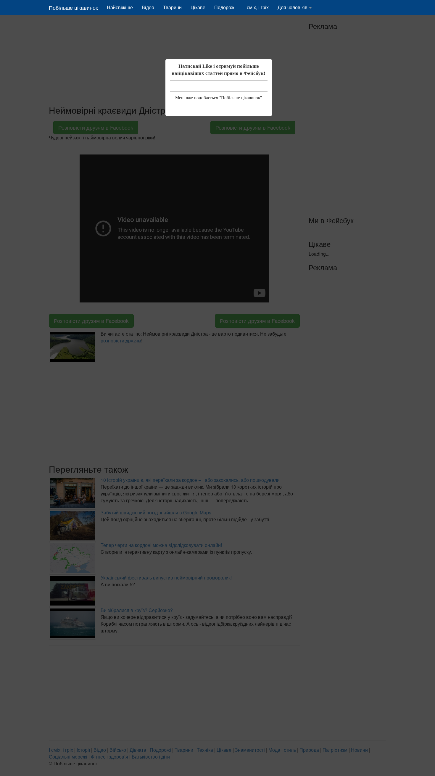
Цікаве (198, 7)
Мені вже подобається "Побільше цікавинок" (218, 97)
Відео (148, 7)
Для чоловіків (293, 7)
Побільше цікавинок (73, 7)
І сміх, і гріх (256, 7)
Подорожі (225, 7)
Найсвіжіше (120, 7)
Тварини (172, 7)
